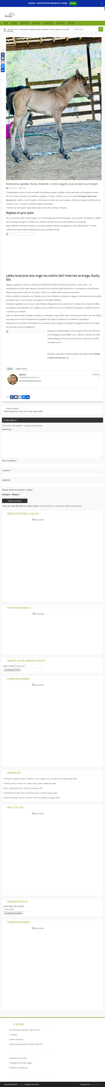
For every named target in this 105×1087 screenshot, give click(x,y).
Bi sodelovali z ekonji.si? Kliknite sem (24, 1030)
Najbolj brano (13, 29)
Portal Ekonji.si (33, 377)
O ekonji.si (13, 1034)
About (10, 368)
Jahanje (14, 23)
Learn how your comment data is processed (60, 506)
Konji (6, 23)
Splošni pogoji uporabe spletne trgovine (25, 1044)
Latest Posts (21, 368)
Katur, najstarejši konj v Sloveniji (16, 788)
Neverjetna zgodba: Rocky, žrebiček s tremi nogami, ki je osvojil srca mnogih (35, 778)
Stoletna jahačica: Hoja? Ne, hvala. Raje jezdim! (23, 411)
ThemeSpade (95, 1084)
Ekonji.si (21, 1084)
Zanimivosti (48, 23)
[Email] (3, 62)
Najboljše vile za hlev (18, 1058)
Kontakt (71, 23)
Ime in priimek (9, 460)
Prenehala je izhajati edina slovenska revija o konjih (24, 793)
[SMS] (3, 66)
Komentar (7, 429)
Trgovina (60, 23)
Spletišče (6, 480)
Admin (23, 188)
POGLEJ (73, 3)
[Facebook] (3, 54)
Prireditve (24, 23)
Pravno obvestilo (16, 1039)
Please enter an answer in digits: (17, 489)
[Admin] (13, 383)
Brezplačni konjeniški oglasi (20, 1063)
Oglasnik (36, 23)
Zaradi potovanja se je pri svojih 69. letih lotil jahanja (25, 797)
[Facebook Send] (3, 58)
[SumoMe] (3, 70)
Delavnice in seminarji (18, 1067)
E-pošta (6, 470)
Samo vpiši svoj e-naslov (13, 906)
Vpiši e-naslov (9, 666)
